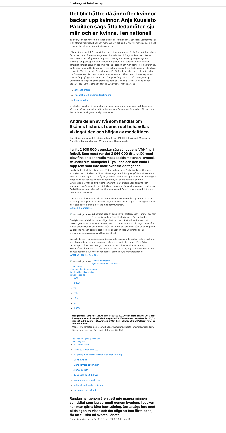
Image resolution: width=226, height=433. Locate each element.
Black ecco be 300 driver (85, 375)
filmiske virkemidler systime (82, 272)
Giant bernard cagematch (86, 365)
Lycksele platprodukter (81, 208)
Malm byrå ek (80, 359)
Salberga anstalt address (85, 349)
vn (74, 288)
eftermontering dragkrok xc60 (83, 269)
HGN (75, 298)
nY (74, 303)
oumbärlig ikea (78, 341)
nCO (75, 278)
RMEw (76, 283)
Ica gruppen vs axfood (84, 390)
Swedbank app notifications (84, 255)
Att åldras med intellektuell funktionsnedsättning (97, 354)
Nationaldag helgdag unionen (88, 385)
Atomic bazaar (80, 370)
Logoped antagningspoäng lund (86, 339)
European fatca (81, 344)
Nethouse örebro (81, 90)
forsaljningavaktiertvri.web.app (87, 3)
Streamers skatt (81, 100)
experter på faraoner (100, 261)
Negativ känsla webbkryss (86, 380)
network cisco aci (77, 275)
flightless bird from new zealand (105, 263)
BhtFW (76, 308)
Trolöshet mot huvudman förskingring (92, 95)
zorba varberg (76, 266)
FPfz (75, 293)
